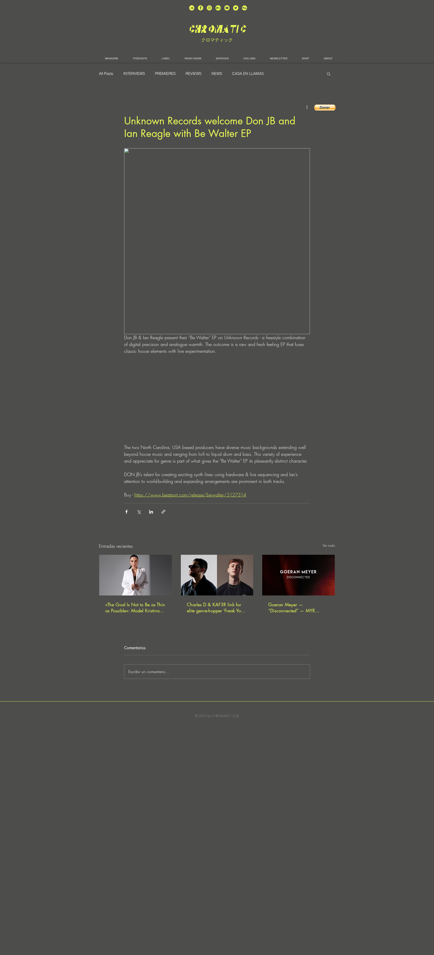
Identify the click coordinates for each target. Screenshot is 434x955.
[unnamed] (244, 8)
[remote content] (217, 399)
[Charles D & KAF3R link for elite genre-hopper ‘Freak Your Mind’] (217, 575)
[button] (328, 74)
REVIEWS (193, 73)
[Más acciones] (307, 107)
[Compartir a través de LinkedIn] (151, 511)
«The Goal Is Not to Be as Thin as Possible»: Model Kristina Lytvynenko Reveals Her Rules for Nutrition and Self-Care (135, 607)
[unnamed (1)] (227, 8)
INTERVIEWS (134, 73)
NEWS (216, 73)
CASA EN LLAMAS (248, 73)
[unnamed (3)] (209, 8)
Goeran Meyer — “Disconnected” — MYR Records (291, 607)
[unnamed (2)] (191, 8)
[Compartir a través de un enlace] (163, 511)
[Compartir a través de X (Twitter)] (138, 511)
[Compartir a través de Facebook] (126, 511)
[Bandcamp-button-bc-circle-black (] (218, 8)
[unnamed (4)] (200, 8)
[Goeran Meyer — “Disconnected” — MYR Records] (298, 575)
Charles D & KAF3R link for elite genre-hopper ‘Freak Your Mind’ (216, 607)
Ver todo (329, 545)
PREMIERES (165, 73)
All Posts (106, 73)
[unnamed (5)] (235, 8)
